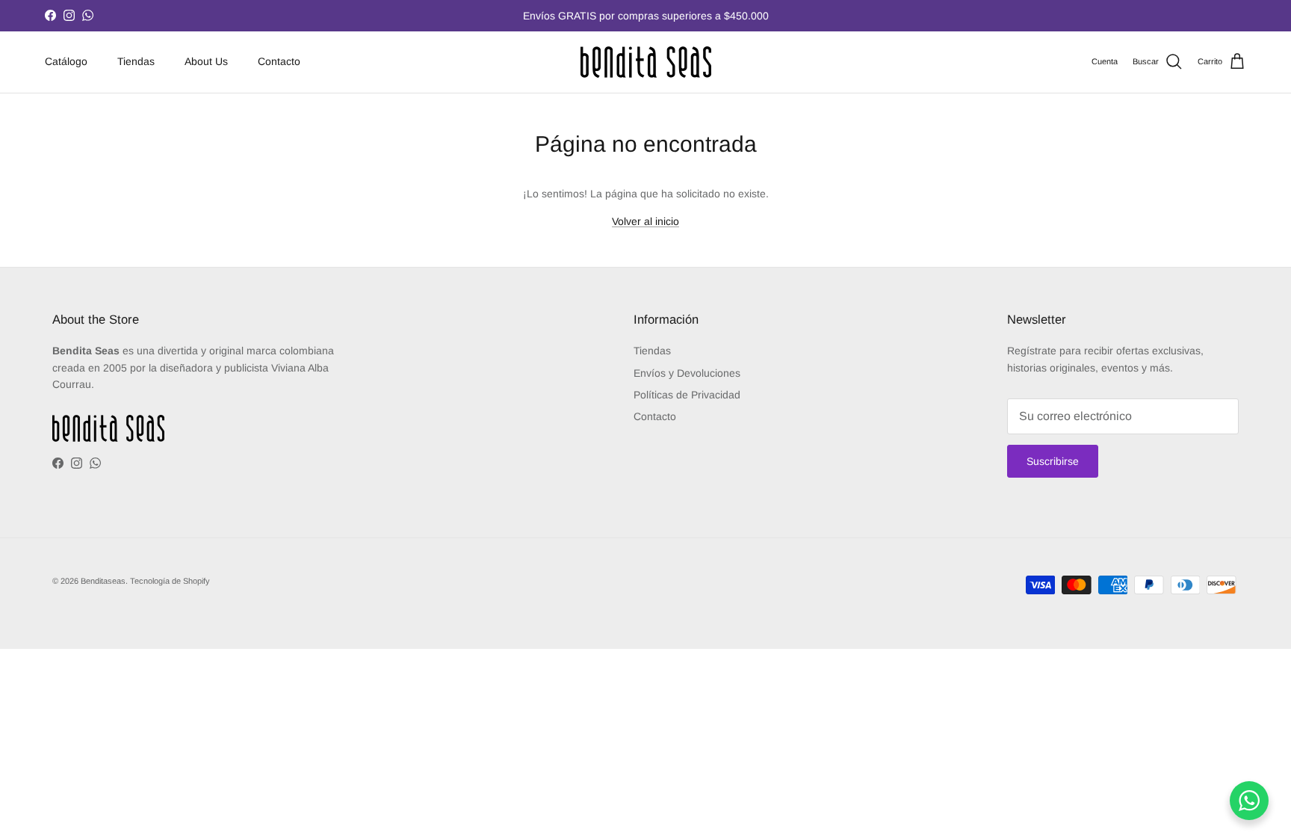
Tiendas (136, 61)
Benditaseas (103, 580)
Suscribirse (1053, 461)
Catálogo (66, 61)
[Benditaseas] (646, 62)
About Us (206, 61)
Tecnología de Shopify (170, 580)
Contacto (279, 61)
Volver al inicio (645, 221)
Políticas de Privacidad (687, 395)
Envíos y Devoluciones (687, 373)
